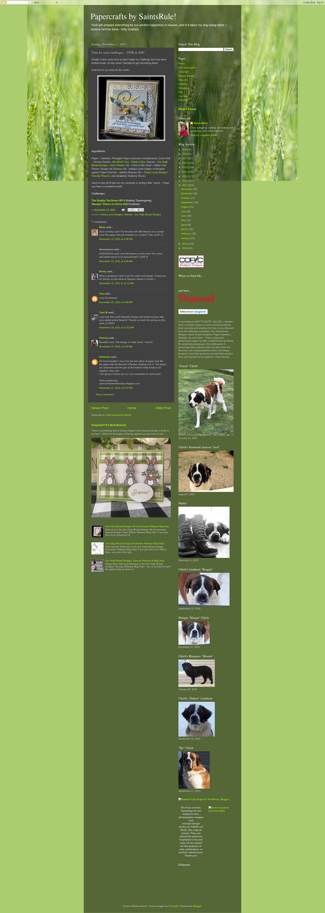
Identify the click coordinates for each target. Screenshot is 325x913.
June (184, 216)
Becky (102, 271)
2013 (185, 176)
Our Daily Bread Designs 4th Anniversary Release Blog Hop (137, 526)
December (187, 189)
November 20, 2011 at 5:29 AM (116, 346)
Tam (101, 293)
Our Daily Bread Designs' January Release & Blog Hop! (134, 560)
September (187, 202)
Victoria (103, 338)
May (183, 220)
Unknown (104, 357)
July (183, 211)
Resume (182, 80)
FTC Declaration (187, 67)
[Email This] (129, 210)
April (184, 225)
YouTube (183, 96)
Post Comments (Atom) (118, 415)
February (186, 233)
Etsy (180, 92)
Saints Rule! (201, 123)
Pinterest (183, 100)
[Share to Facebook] (139, 210)
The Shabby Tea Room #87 (107, 200)
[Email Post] (123, 210)
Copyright (183, 72)
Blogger (197, 906)
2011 (185, 185)
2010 (185, 244)
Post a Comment (105, 394)
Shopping (183, 88)
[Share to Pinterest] (142, 210)
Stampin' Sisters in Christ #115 (110, 204)
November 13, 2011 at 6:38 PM (116, 239)
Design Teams (186, 76)
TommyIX (173, 906)
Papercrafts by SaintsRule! (133, 16)
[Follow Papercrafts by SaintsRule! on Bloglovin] (193, 313)
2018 (185, 154)
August (185, 207)
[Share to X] (135, 210)
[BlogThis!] (132, 210)
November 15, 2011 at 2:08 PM (116, 302)
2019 (185, 149)
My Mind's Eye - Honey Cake (128, 162)
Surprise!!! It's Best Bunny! (108, 425)
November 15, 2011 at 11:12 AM (116, 283)
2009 (185, 248)
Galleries (183, 84)
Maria (102, 227)
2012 (185, 181)
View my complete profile (203, 135)
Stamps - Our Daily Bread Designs (142, 214)
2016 (185, 163)
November (187, 193)
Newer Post (99, 408)
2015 (185, 167)
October (185, 198)
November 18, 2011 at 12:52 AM (116, 327)
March (185, 229)
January (185, 238)
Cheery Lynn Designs (111, 214)
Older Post (163, 408)
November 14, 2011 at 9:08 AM (116, 261)
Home (131, 408)
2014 (185, 172)
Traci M (103, 312)
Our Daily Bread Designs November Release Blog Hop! (134, 543)
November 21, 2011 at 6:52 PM (116, 388)
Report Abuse (187, 109)
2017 (185, 158)
